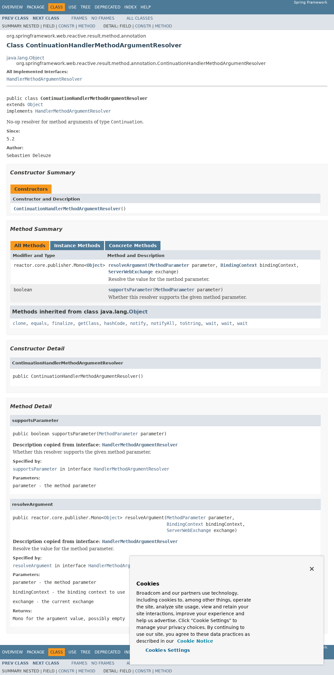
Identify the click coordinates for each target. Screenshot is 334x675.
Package (36, 7)
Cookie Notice (194, 641)
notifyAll (163, 323)
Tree (86, 7)
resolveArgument (127, 265)
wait (211, 323)
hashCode (114, 323)
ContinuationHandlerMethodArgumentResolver (67, 208)
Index (130, 7)
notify (138, 323)
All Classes (140, 18)
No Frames (102, 18)
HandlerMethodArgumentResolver (44, 79)
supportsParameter (130, 289)
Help (146, 7)
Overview (12, 7)
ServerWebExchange (130, 271)
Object (35, 104)
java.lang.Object (25, 57)
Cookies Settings (167, 650)
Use (72, 7)
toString (190, 323)
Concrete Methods (133, 245)
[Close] (312, 569)
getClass (88, 323)
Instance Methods (77, 245)
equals (39, 323)
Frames (79, 18)
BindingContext (238, 265)
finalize (62, 323)
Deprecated (107, 7)
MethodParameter (169, 265)
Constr (66, 26)
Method (86, 26)
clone (19, 323)
